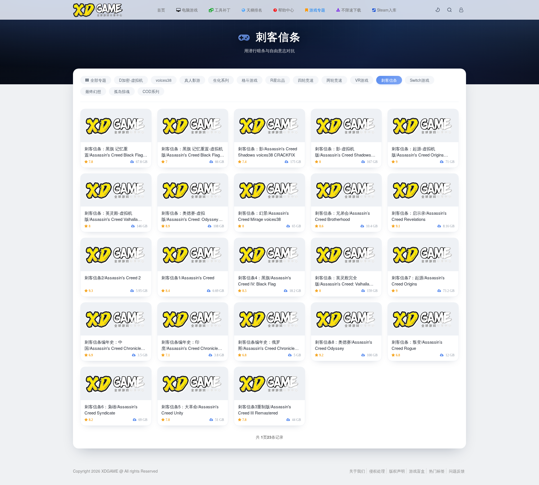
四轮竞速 (306, 80)
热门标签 (437, 471)
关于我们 (357, 471)
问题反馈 (457, 471)
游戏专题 (317, 10)
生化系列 (221, 80)
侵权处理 (377, 471)
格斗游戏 (249, 80)
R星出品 (277, 80)
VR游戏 (361, 80)
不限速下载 (351, 10)
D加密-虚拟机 (131, 80)
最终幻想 (93, 91)
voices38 (164, 80)
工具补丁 (222, 10)
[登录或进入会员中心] (461, 10)
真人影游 (192, 80)
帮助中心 (286, 10)
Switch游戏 (419, 80)
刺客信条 (389, 80)
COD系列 (151, 91)
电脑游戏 (190, 10)
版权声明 (397, 471)
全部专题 (98, 80)
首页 (161, 10)
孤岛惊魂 (122, 91)
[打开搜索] (449, 10)
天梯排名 (254, 10)
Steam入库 (386, 10)
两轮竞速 (334, 80)
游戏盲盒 (417, 471)
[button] (437, 10)
